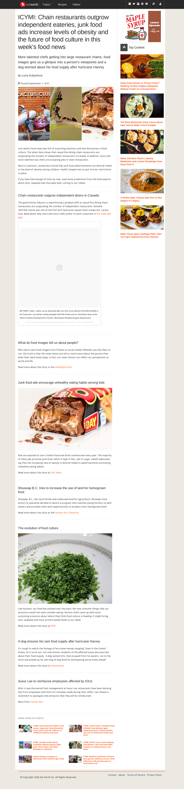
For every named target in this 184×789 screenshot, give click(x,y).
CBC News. (56, 472)
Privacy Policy (154, 774)
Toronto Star (36, 701)
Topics (47, 4)
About (122, 774)
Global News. (58, 665)
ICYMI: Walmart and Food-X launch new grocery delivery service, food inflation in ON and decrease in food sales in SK (98, 760)
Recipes (62, 4)
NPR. (53, 625)
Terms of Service (136, 774)
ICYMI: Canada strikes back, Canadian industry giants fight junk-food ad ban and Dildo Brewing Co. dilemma (47, 745)
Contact (112, 774)
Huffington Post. (63, 367)
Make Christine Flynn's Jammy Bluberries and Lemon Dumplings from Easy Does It (141, 161)
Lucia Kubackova (32, 75)
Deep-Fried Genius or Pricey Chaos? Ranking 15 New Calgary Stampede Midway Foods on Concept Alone (140, 86)
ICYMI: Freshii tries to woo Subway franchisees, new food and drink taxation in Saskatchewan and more (98, 745)
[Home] (29, 3)
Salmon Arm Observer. (67, 512)
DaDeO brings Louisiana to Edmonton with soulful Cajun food (48, 757)
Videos (76, 4)
